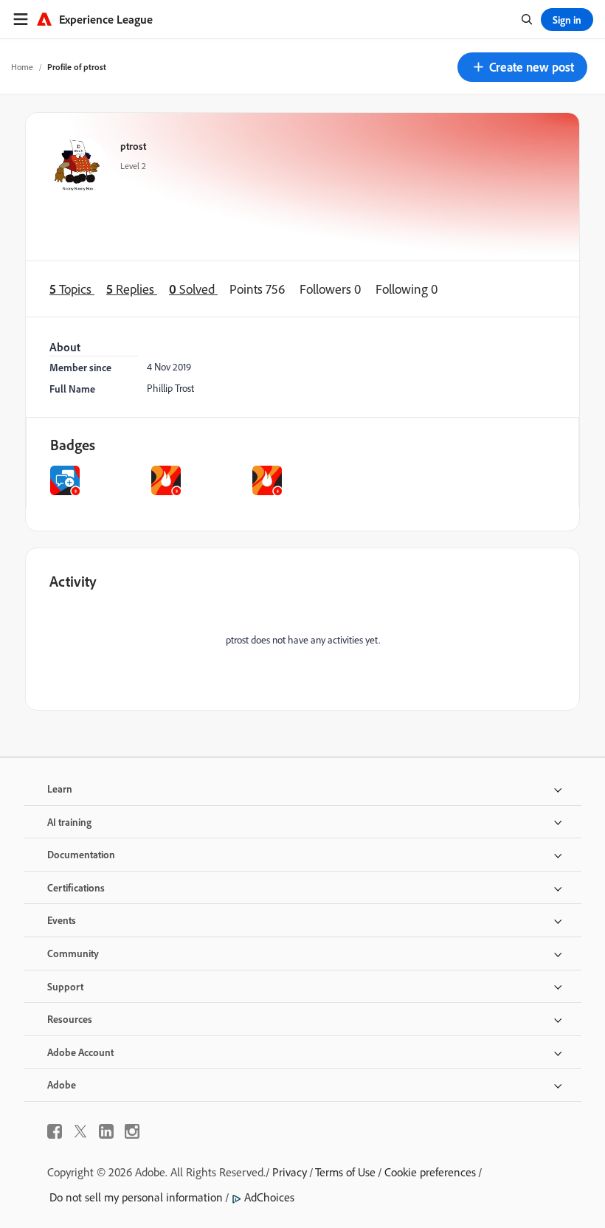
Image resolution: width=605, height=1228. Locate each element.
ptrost (133, 145)
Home (22, 66)
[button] (522, 67)
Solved (193, 288)
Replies (131, 288)
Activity (73, 581)
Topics (71, 288)
